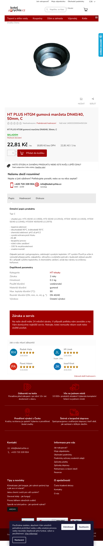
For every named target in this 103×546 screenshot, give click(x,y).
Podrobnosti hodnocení (46, 123)
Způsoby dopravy (61, 465)
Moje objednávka (58, 1)
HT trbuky (55, 272)
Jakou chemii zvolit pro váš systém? (23, 492)
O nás (56, 493)
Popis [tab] (11, 198)
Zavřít (26, 99)
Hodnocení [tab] (25, 198)
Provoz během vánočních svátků (21, 500)
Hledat (70, 8)
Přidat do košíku (35, 153)
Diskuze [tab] (40, 198)
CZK (91, 1)
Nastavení (19, 540)
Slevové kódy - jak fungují (18, 496)
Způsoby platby (61, 461)
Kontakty (58, 489)
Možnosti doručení (14, 138)
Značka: (13, 22)
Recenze (58, 472)
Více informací (31, 533)
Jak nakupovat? (42, 1)
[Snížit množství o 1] (16, 154)
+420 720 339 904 (20, 452)
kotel (56, 324)
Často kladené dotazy (63, 485)
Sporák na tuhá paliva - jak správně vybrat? (26, 504)
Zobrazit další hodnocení (84, 376)
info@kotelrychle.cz (20, 448)
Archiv (12, 509)
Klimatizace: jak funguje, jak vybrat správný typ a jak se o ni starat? (28, 487)
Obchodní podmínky (76, 1)
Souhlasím (84, 527)
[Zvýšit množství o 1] (16, 151)
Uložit (10, 99)
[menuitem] (17, 18)
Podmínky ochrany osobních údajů (69, 458)
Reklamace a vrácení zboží (65, 468)
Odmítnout (68, 527)
